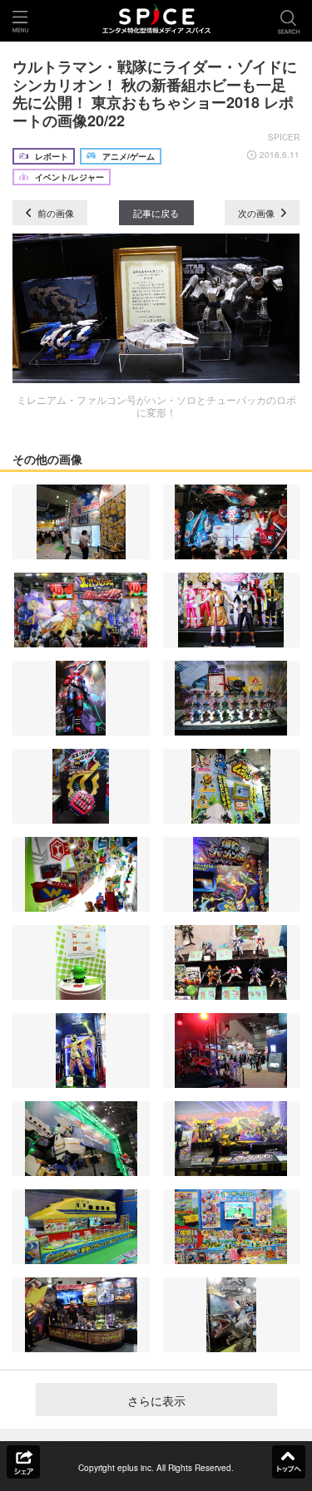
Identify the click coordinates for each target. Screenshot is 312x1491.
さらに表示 (156, 1400)
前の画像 (54, 212)
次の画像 (257, 212)
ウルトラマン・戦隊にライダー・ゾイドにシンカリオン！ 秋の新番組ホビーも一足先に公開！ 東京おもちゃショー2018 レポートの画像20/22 (154, 93)
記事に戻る (156, 212)
